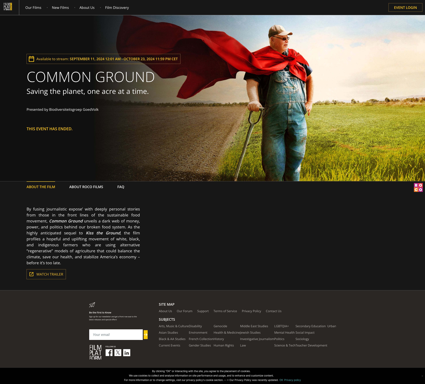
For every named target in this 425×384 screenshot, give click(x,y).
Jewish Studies (250, 332)
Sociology (302, 339)
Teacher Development (311, 345)
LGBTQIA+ (281, 326)
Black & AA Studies (172, 339)
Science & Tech (285, 345)
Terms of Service (225, 311)
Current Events (169, 345)
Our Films (33, 7)
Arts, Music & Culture (174, 326)
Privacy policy (292, 380)
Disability (195, 326)
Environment (198, 332)
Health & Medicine (227, 332)
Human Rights (224, 345)
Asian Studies (168, 332)
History (219, 339)
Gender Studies (200, 345)
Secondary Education (311, 326)
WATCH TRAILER (49, 274)
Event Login (405, 7)
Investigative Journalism (257, 339)
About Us (87, 7)
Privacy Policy (251, 311)
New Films (60, 7)
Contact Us (273, 311)
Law (243, 345)
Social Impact (305, 332)
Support (203, 311)
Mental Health (284, 332)
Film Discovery (117, 7)
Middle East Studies (254, 326)
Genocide (220, 326)
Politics (279, 339)
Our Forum (184, 311)
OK (281, 380)
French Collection (201, 339)
